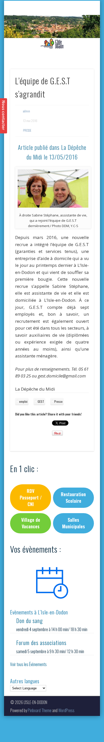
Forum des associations (41, 642)
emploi (23, 401)
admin (26, 111)
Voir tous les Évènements (28, 664)
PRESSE (27, 130)
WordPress (66, 710)
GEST (41, 401)
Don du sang (29, 620)
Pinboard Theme (39, 710)
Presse (58, 401)
